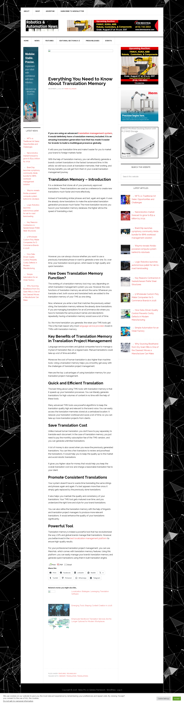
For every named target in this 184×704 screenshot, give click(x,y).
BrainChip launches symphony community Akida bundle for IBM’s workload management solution (31, 176)
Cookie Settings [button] (163, 699)
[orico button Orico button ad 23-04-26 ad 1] (139, 157)
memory (62, 676)
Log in (119, 690)
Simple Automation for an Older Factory (30, 277)
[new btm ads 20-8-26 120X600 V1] (30, 121)
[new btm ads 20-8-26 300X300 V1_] (139, 83)
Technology (71, 673)
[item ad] (139, 120)
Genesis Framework (97, 690)
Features (62, 673)
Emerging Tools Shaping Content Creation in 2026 (91, 606)
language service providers (91, 326)
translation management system (95, 133)
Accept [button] (176, 699)
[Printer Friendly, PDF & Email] (60, 565)
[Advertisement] (80, 110)
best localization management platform (88, 538)
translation (71, 676)
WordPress (111, 690)
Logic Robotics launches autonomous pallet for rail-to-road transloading (31, 210)
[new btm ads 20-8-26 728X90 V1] (112, 30)
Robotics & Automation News (42, 25)
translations (82, 676)
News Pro (82, 690)
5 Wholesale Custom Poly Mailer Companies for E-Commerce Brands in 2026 (31, 242)
